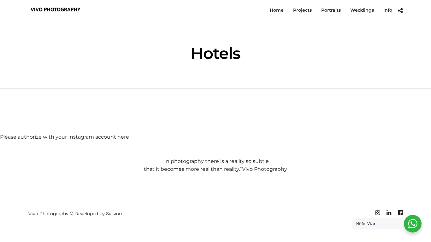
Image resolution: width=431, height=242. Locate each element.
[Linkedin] (388, 213)
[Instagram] (377, 213)
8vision (114, 213)
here (123, 137)
